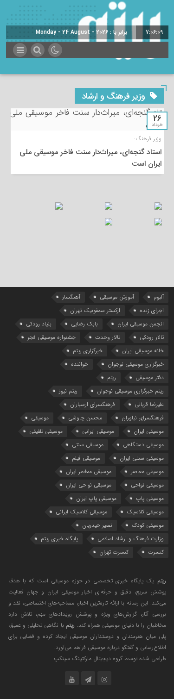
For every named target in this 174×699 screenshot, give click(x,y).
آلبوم (159, 297)
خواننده (79, 364)
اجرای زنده (152, 310)
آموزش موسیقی (117, 297)
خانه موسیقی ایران (143, 350)
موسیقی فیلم (86, 458)
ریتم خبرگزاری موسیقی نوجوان (130, 391)
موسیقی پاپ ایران (96, 498)
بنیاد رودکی (39, 323)
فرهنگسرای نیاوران (143, 417)
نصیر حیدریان (97, 525)
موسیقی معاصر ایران (88, 471)
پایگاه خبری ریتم (59, 538)
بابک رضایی (84, 323)
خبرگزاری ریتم (88, 350)
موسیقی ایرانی (98, 431)
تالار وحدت (107, 337)
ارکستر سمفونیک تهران (95, 310)
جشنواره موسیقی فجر (51, 337)
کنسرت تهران (114, 552)
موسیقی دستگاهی (143, 444)
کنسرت (156, 552)
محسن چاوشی (85, 417)
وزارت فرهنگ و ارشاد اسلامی (130, 538)
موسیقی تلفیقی (46, 431)
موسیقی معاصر (147, 471)
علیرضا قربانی (149, 404)
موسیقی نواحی (147, 485)
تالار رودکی (152, 337)
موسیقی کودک (148, 525)
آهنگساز (71, 297)
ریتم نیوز (68, 391)
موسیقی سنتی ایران (142, 458)
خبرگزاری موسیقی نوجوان (136, 364)
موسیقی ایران (149, 431)
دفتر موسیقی (149, 377)
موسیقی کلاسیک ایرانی (81, 511)
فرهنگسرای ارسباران (92, 404)
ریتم (111, 377)
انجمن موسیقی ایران (140, 323)
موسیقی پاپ (150, 498)
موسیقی (40, 417)
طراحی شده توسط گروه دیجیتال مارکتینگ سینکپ (110, 658)
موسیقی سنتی (87, 444)
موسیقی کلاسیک (145, 511)
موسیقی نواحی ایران (88, 485)
